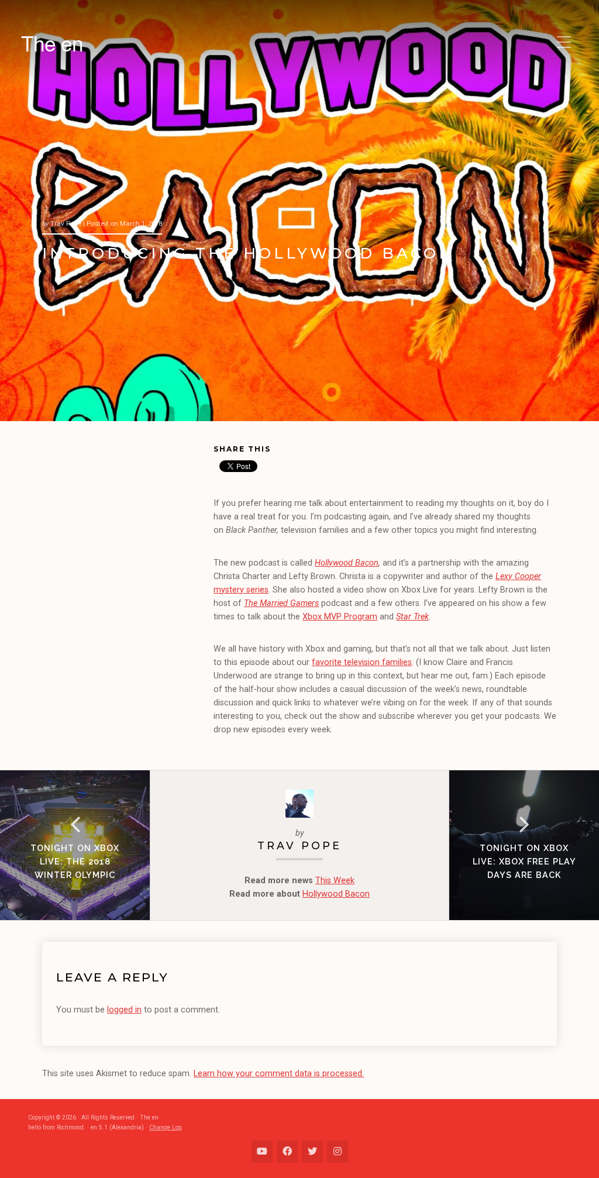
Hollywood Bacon (346, 563)
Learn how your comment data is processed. (279, 1074)
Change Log (165, 1127)
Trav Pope (299, 845)
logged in (124, 1010)
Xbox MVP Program (339, 617)
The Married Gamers (281, 603)
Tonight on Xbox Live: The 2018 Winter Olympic (74, 861)
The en (52, 42)
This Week (334, 881)
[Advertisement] (128, 521)
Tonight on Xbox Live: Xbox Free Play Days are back (524, 861)
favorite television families (362, 662)
